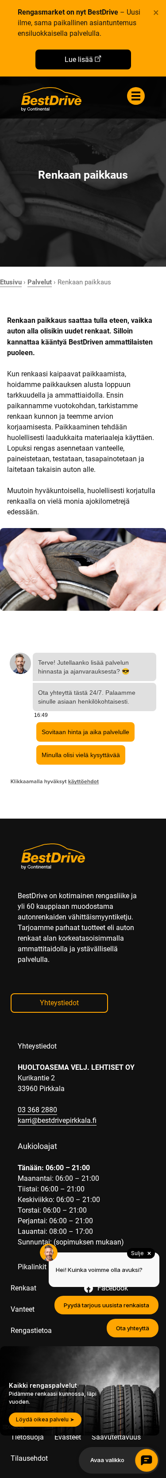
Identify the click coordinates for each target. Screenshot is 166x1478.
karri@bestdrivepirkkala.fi (57, 1120)
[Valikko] (136, 96)
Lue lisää (79, 59)
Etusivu (11, 282)
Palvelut (39, 282)
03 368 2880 (37, 1110)
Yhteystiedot (59, 1003)
